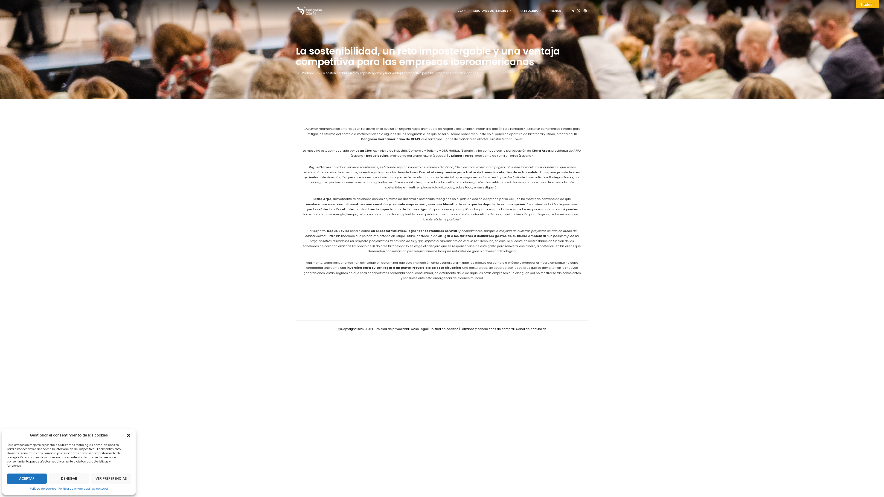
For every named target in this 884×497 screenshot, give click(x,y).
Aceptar (27, 478)
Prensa (555, 11)
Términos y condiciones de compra (487, 329)
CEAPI (461, 11)
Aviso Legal (100, 489)
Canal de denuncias (531, 329)
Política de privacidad (74, 489)
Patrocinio (529, 11)
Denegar (69, 478)
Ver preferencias (111, 478)
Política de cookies (43, 489)
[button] (128, 435)
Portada (308, 73)
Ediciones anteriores (491, 11)
